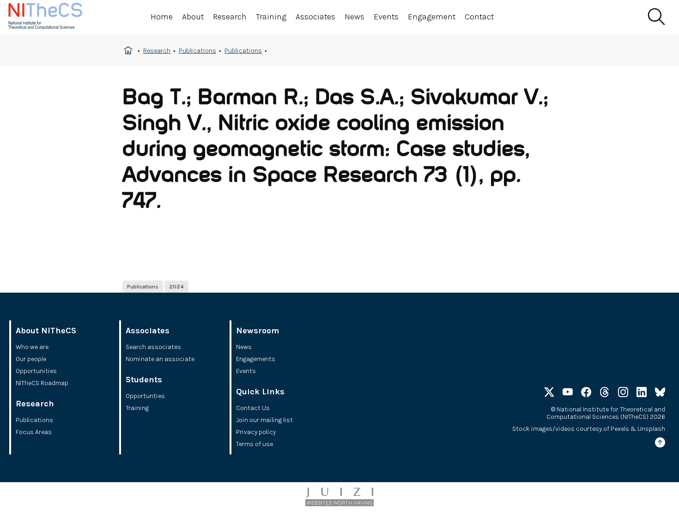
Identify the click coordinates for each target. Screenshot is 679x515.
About (193, 17)
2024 (176, 286)
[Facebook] (586, 394)
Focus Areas (34, 432)
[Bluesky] (660, 394)
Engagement (431, 17)
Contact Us (253, 408)
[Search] (656, 17)
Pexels (620, 429)
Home (162, 17)
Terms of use (254, 444)
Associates (315, 17)
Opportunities (36, 371)
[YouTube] (568, 394)
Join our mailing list (264, 420)
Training (271, 17)
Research (230, 17)
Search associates (153, 347)
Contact (479, 17)
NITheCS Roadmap (42, 383)
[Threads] (605, 394)
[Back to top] (660, 444)
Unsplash (651, 429)
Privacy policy (256, 432)
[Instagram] (623, 394)
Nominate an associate (160, 359)
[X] (549, 394)
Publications (197, 51)
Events (386, 17)
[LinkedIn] (642, 394)
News (354, 17)
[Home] (54, 17)
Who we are (32, 347)
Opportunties (145, 396)
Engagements (255, 359)
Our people (31, 359)
